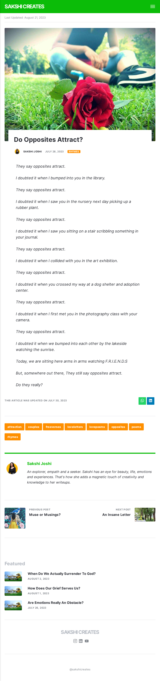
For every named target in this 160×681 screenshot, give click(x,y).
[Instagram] (75, 641)
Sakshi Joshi (32, 151)
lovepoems (97, 426)
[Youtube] (87, 641)
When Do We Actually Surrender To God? (62, 574)
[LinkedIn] (81, 641)
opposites (118, 426)
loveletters (75, 426)
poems (136, 426)
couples (33, 426)
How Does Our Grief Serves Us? (54, 588)
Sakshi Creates (24, 6)
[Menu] (150, 6)
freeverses (53, 426)
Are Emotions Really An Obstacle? (56, 603)
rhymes (74, 151)
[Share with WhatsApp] (142, 401)
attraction (15, 426)
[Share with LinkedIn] (150, 401)
